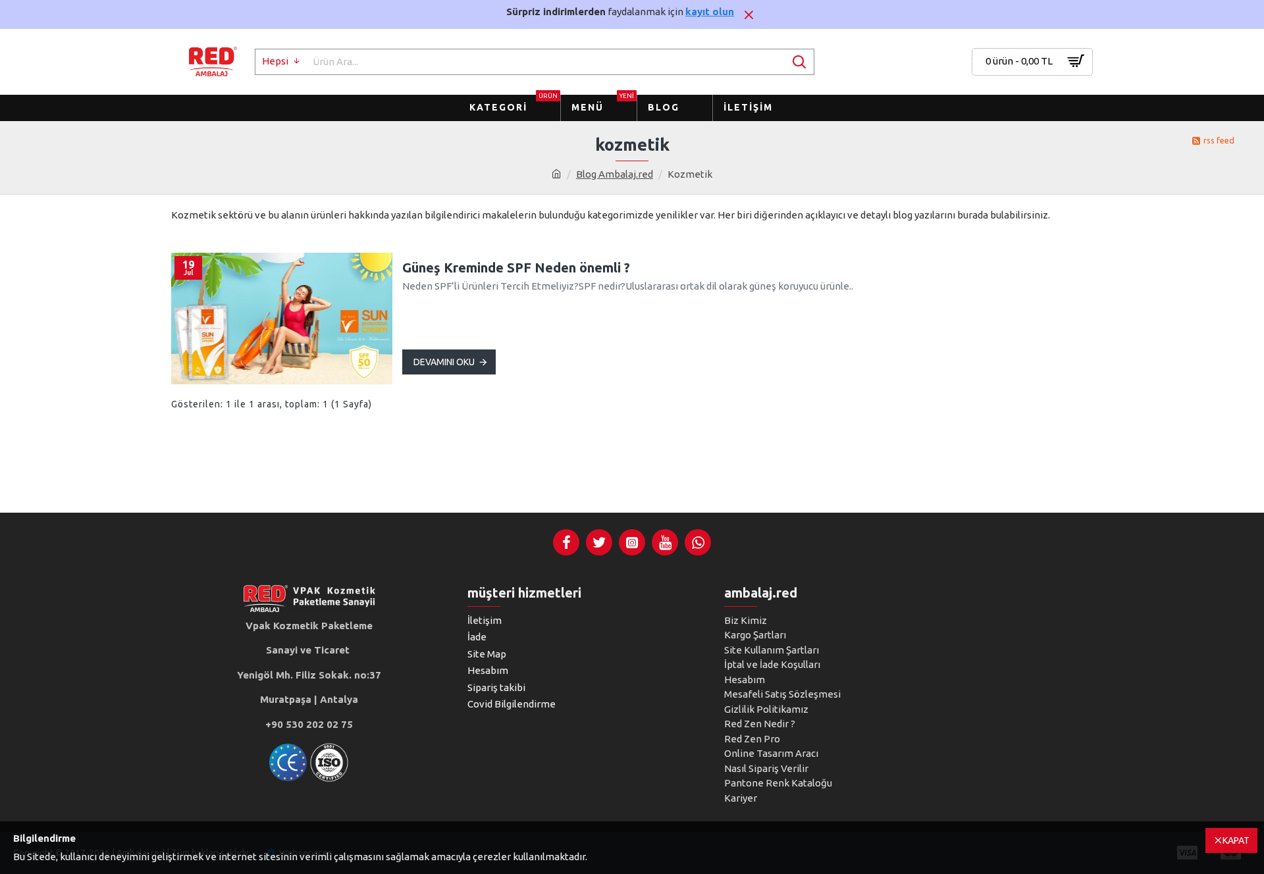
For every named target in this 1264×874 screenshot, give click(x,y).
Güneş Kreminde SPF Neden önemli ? (516, 267)
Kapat (1236, 840)
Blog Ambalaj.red (614, 174)
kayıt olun (709, 11)
